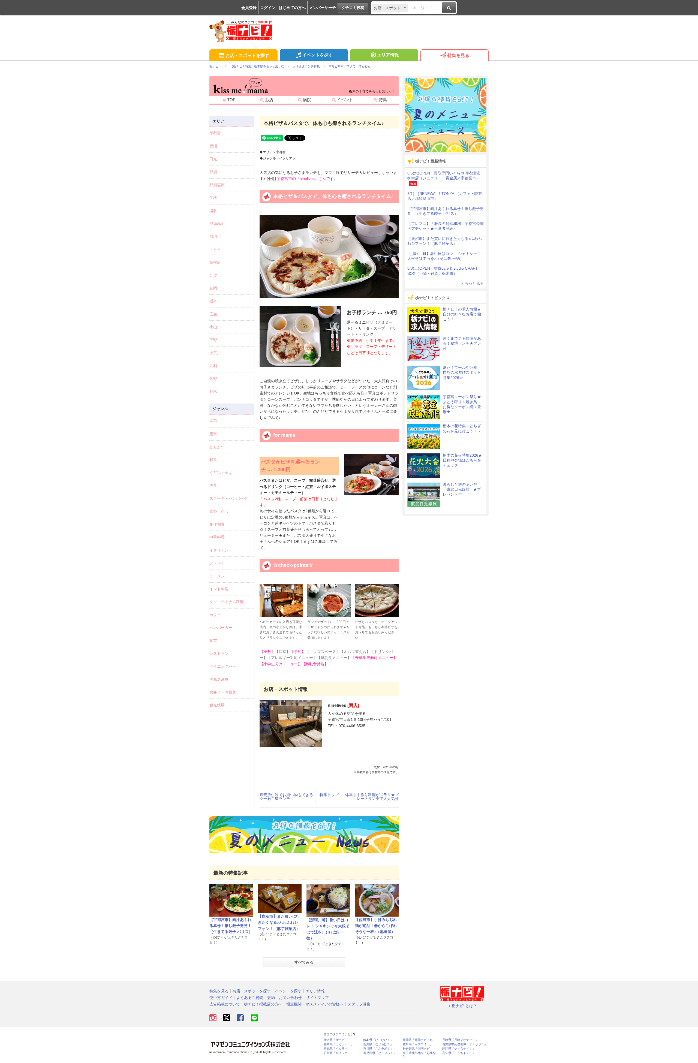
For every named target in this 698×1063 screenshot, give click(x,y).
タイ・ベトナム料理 (226, 602)
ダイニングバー (222, 666)
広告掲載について (224, 1004)
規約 (271, 997)
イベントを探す (317, 55)
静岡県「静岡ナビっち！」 (421, 1039)
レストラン (218, 653)
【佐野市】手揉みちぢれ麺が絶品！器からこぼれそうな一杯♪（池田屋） (376, 925)
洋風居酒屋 (218, 679)
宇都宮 (215, 133)
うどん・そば (220, 472)
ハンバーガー (220, 627)
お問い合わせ (290, 997)
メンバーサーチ (322, 7)
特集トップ (329, 795)
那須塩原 (217, 185)
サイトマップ (317, 997)
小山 (213, 327)
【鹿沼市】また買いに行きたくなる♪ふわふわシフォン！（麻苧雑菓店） (279, 922)
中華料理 (217, 537)
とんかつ (217, 447)
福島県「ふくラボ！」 (339, 1044)
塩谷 (213, 211)
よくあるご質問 (249, 997)
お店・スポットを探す (247, 55)
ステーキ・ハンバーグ (228, 498)
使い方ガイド (220, 997)
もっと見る (474, 283)
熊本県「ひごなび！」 (378, 1039)
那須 (213, 172)
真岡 (213, 288)
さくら (215, 249)
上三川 (215, 353)
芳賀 (213, 275)
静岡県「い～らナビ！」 (458, 1048)
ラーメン (217, 576)
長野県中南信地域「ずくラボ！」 (464, 1044)
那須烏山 (217, 223)
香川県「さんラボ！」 (378, 1048)
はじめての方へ (292, 7)
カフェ (215, 615)
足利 (213, 365)
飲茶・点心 (218, 511)
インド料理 (218, 589)
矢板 (213, 197)
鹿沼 (213, 146)
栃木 (213, 301)
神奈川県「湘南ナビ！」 (419, 1048)
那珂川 (215, 236)
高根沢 (215, 262)
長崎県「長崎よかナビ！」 (460, 1039)
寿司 (213, 421)
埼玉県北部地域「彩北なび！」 (419, 1055)
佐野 (213, 379)
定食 (213, 434)
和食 (213, 459)
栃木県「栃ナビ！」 (337, 1039)
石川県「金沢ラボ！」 (339, 1053)
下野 (213, 340)
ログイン (267, 7)
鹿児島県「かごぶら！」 (379, 1053)
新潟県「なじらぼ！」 (378, 1044)
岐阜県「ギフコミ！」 (418, 1044)
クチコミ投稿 (352, 7)
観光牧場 (217, 705)
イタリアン (218, 550)
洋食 (213, 485)
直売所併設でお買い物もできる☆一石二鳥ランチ (286, 797)
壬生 (213, 314)
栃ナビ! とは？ (464, 1006)
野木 (213, 391)
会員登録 (249, 7)
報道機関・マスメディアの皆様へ (315, 1004)
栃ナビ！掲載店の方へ (263, 1004)
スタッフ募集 (359, 1004)
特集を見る (458, 55)
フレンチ (217, 563)
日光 (213, 159)
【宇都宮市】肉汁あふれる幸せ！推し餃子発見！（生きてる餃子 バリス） (230, 925)
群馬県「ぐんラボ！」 (339, 1048)
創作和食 (217, 524)
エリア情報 (388, 55)
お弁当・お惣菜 (222, 692)
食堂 (213, 640)
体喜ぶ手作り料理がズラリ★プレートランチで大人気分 (372, 797)
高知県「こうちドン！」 (458, 1053)
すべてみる (304, 962)
